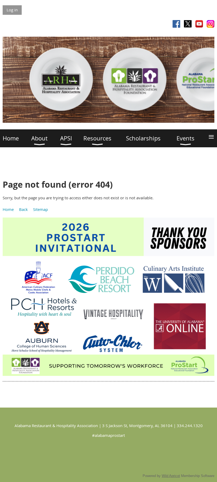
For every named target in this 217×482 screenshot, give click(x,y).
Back (23, 209)
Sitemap (40, 209)
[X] (188, 24)
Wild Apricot (171, 476)
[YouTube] (199, 24)
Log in (12, 9)
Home (8, 209)
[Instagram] (210, 24)
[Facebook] (176, 24)
